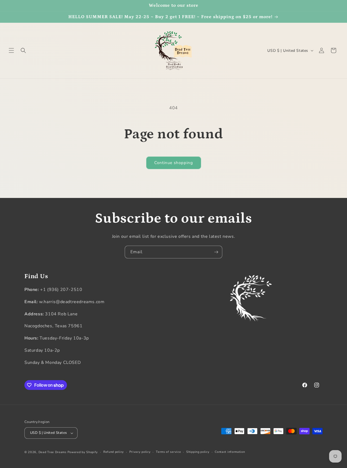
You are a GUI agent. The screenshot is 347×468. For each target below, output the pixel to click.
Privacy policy (140, 452)
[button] (11, 50)
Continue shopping (173, 162)
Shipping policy (198, 452)
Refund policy (113, 452)
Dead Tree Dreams (52, 452)
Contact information (230, 452)
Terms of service (168, 452)
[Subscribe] (216, 252)
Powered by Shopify (83, 452)
